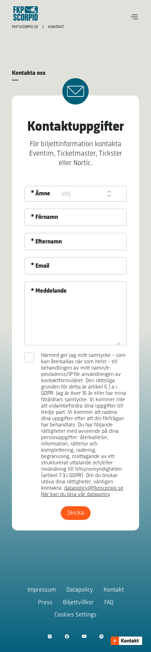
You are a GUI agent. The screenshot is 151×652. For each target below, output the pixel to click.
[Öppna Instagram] (49, 636)
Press (45, 603)
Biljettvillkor (78, 603)
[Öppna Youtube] (84, 636)
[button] (134, 16)
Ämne (42, 194)
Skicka (75, 513)
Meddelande (51, 291)
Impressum (41, 590)
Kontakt (56, 27)
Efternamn (48, 242)
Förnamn (46, 217)
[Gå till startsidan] (25, 13)
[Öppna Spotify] (101, 636)
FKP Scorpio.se (25, 27)
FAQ (108, 603)
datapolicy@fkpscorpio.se (93, 488)
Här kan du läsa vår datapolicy (75, 494)
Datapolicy (79, 590)
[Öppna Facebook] (67, 636)
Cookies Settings (75, 615)
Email (42, 266)
